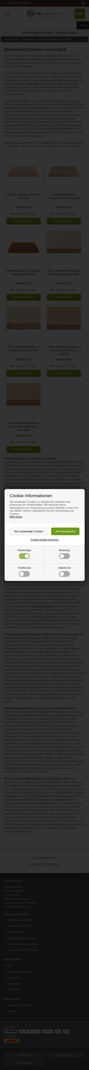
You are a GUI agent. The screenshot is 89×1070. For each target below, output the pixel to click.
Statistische (64, 567)
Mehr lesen (16, 516)
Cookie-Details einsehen (45, 539)
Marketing (64, 550)
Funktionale (24, 567)
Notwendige (24, 550)
